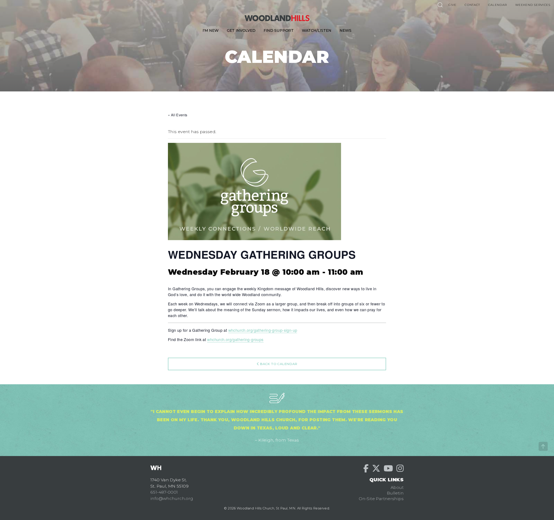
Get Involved (241, 30)
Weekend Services (532, 4)
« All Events (177, 114)
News (345, 30)
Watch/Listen (316, 30)
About (397, 487)
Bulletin (395, 493)
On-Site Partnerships (381, 498)
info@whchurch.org (171, 498)
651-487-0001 (164, 492)
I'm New (211, 30)
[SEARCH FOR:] (440, 4)
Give (452, 4)
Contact (472, 4)
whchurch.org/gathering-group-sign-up (262, 330)
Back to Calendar (278, 364)
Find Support (279, 30)
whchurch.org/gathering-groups (235, 339)
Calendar (497, 4)
